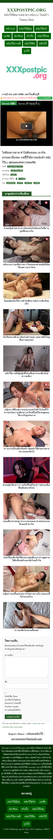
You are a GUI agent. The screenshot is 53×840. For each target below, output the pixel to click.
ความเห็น (9, 655)
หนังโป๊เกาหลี (13, 43)
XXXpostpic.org (26, 10)
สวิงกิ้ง (30, 36)
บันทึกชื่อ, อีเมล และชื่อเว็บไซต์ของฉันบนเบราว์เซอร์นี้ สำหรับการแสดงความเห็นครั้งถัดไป (13, 703)
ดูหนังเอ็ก (11, 183)
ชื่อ (6, 682)
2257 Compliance (36, 829)
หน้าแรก (10, 28)
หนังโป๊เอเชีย (16, 171)
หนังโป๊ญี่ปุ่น (25, 28)
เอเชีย (7, 36)
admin (13, 175)
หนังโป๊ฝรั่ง (41, 28)
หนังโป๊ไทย (43, 36)
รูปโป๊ (26, 51)
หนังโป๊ (28, 183)
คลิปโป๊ (43, 43)
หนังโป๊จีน (30, 43)
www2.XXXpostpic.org (19, 748)
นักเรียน (18, 36)
